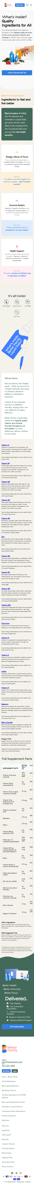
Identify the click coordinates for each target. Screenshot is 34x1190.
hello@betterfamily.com (12, 1062)
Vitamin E (5, 655)
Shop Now (19, 5)
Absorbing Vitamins (9, 1090)
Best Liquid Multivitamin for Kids (13, 1102)
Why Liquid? (6, 1135)
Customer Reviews (8, 1144)
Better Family (12, 1181)
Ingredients (6, 1130)
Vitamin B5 (5, 518)
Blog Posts (5, 1120)
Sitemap (28, 1181)
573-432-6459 (8, 1065)
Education (5, 1139)
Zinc (3, 537)
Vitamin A (5, 445)
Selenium (4, 704)
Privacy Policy (21, 1181)
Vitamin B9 (5, 589)
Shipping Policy (7, 1157)
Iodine (3, 671)
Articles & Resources (9, 1116)
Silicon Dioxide (7, 722)
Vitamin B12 (6, 605)
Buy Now (6, 1071)
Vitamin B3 (5, 500)
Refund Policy (6, 1153)
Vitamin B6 (5, 556)
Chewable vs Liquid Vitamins (12, 1107)
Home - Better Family (9, 1077)
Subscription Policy (8, 1162)
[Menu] (31, 5)
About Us (5, 1126)
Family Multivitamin (9, 1081)
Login (15, 1071)
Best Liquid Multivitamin (10, 1086)
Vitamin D (5, 638)
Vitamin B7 (5, 572)
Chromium (5, 623)
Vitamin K (5, 688)
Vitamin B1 (5, 463)
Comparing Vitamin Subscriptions (13, 1111)
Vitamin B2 (5, 482)
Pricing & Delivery (8, 1148)
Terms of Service (7, 1167)
